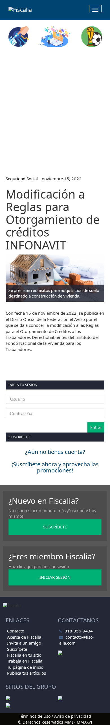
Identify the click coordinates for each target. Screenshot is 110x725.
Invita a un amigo (24, 643)
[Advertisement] (55, 109)
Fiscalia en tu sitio (24, 655)
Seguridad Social (22, 178)
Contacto (15, 631)
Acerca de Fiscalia (24, 637)
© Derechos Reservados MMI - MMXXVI (55, 722)
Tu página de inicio (25, 667)
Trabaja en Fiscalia (24, 661)
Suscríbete (17, 649)
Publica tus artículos (26, 673)
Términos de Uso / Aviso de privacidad (55, 716)
